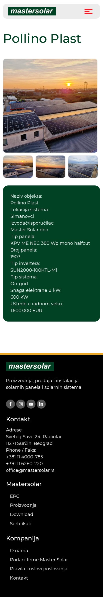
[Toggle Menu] (88, 11)
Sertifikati (21, 523)
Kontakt (19, 578)
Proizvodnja (23, 505)
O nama (19, 550)
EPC (15, 496)
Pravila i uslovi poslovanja (39, 569)
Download (21, 514)
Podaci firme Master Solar (39, 560)
